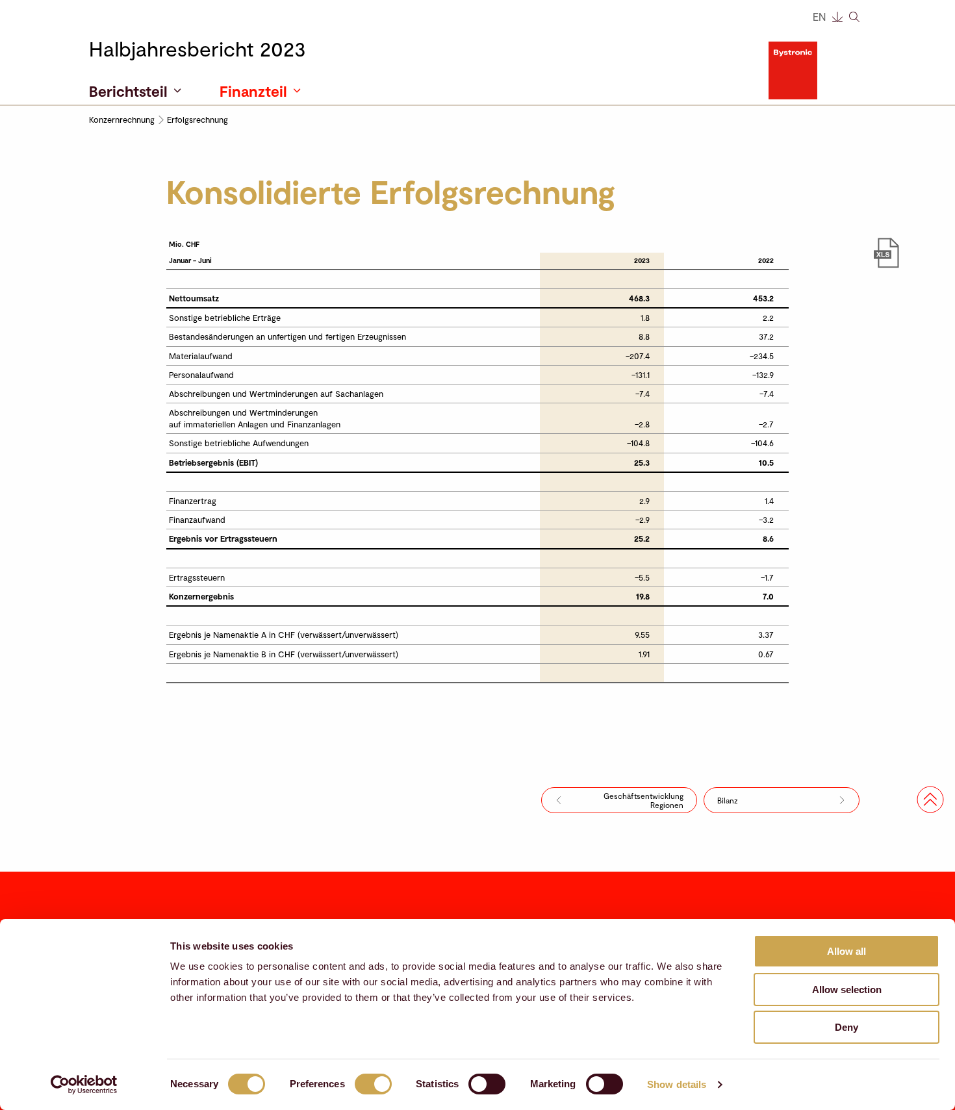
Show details (676, 1084)
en (819, 16)
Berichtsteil (128, 91)
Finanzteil (253, 91)
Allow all (846, 951)
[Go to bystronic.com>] (817, 71)
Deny (846, 1027)
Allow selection (847, 989)
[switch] (373, 1084)
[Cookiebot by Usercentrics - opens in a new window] (84, 1084)
